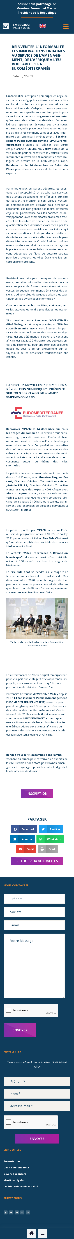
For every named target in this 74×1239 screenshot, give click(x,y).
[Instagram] (22, 1212)
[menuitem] (43, 26)
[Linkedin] (28, 1212)
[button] (24, 829)
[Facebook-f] (6, 1212)
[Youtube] (17, 1212)
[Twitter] (11, 1212)
